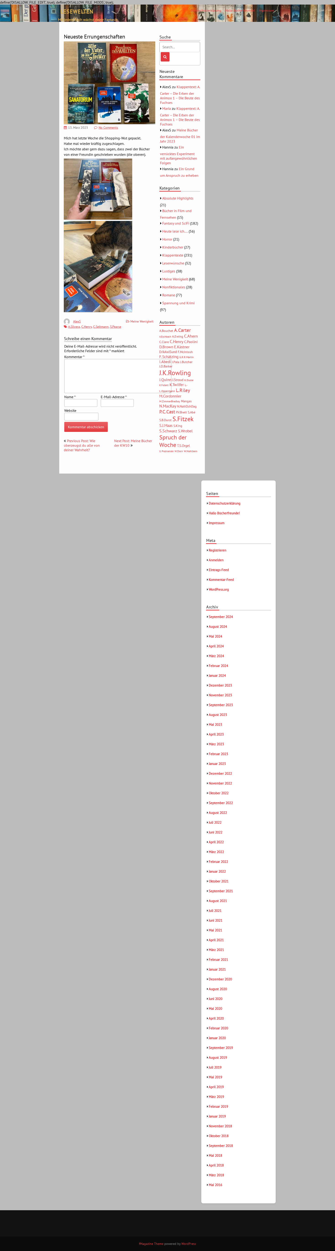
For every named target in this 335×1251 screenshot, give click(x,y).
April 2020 (216, 1018)
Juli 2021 (215, 910)
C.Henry (86, 327)
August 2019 (218, 1057)
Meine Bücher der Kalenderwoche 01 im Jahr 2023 (180, 136)
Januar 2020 (217, 1038)
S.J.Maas (166, 425)
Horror (167, 239)
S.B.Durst (165, 420)
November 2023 (220, 695)
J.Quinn (165, 379)
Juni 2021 (215, 920)
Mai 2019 (215, 1077)
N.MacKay (167, 406)
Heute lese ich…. (175, 231)
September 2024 (221, 617)
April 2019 (216, 1087)
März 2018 (216, 1175)
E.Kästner (182, 346)
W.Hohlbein (190, 451)
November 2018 (220, 1126)
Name (69, 397)
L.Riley (183, 390)
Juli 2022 (215, 822)
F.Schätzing (168, 356)
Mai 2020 (215, 1008)
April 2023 (216, 734)
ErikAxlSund (168, 352)
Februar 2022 (218, 861)
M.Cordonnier (170, 396)
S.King (177, 426)
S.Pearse (115, 327)
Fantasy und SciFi (175, 223)
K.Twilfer (177, 384)
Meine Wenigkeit (142, 321)
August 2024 (218, 626)
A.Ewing (177, 336)
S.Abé (191, 412)
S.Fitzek (183, 419)
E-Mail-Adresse (113, 397)
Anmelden (216, 560)
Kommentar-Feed (221, 579)
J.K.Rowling (175, 372)
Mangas (186, 401)
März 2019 (216, 1097)
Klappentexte (172, 255)
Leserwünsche (173, 263)
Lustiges (168, 271)
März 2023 (216, 744)
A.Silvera (74, 327)
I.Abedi (165, 361)
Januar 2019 (217, 1116)
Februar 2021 (218, 959)
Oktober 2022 (219, 793)
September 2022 (221, 803)
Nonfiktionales (173, 287)
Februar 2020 (218, 1028)
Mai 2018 (215, 1155)
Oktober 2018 (219, 1136)
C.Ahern (191, 336)
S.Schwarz (168, 430)
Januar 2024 (217, 675)
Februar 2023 (218, 754)
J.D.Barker (166, 366)
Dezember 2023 (220, 685)
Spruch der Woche (173, 441)
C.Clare (164, 342)
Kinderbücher (172, 247)
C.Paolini (191, 341)
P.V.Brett (181, 412)
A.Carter (182, 330)
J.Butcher (186, 362)
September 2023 (221, 705)
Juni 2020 (215, 999)
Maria (166, 108)
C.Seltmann (101, 327)
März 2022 (216, 852)
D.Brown (166, 346)
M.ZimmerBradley (169, 401)
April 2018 (216, 1165)
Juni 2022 (215, 832)
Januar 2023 (217, 763)
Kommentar (74, 356)
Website (70, 410)
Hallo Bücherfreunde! (240, 10)
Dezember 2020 (220, 979)
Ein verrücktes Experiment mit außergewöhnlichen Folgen (178, 155)
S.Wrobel (185, 430)
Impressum (266, 10)
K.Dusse (188, 380)
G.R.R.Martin (186, 357)
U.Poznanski (166, 451)
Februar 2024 (218, 666)
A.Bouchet (166, 331)
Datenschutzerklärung (206, 10)
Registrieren (217, 550)
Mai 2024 (215, 636)
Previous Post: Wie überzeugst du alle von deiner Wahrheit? (82, 445)
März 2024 (216, 656)
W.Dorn (179, 451)
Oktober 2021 (219, 881)
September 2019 (221, 1048)
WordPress (188, 1244)
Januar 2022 (217, 871)
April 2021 (216, 940)
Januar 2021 (217, 969)
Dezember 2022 (220, 773)
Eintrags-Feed (219, 570)
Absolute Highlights (177, 198)
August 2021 (218, 901)
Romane (168, 295)
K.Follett (164, 385)
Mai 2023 (215, 724)
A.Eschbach (165, 336)
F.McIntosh (185, 352)
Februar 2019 (218, 1106)
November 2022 (220, 783)
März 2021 (216, 950)
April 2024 (216, 646)
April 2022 (216, 842)
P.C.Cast (167, 412)
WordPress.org (219, 589)
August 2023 (218, 715)
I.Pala (175, 362)
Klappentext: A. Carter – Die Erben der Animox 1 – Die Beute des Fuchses (180, 95)
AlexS (77, 321)
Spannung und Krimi (178, 303)
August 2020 (218, 989)
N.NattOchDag (187, 406)
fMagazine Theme (151, 1244)
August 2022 (218, 812)
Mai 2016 (215, 1185)
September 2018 (221, 1145)
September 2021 (221, 891)
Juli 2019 (215, 1067)
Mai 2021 (215, 930)
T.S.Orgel (183, 445)
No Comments (108, 128)
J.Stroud (177, 380)
